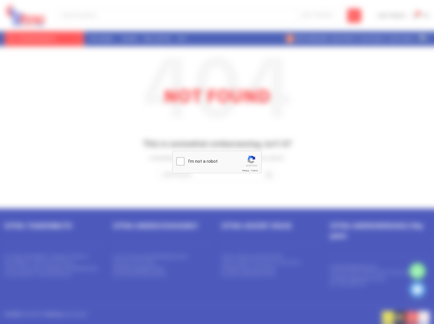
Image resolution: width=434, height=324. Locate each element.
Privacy (245, 170)
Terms (254, 170)
